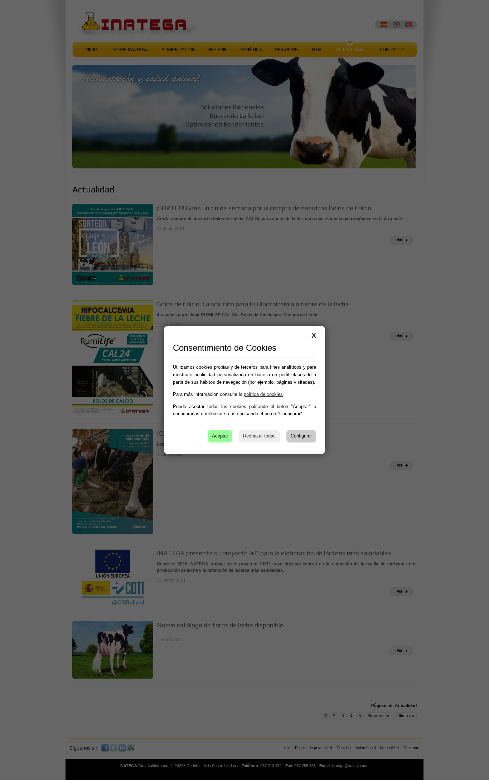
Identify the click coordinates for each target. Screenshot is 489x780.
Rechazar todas (259, 436)
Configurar (301, 436)
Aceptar (220, 436)
